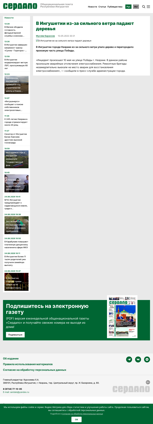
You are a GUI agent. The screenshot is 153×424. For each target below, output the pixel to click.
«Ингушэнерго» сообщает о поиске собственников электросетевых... (13, 105)
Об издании (11, 358)
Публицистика (114, 6)
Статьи (102, 6)
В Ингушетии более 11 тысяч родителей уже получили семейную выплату (15, 260)
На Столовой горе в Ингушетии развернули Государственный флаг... (15, 158)
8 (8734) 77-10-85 (12, 389)
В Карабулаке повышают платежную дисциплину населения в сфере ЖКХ (16, 244)
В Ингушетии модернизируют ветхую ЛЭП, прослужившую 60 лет (16, 64)
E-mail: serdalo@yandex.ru (16, 392)
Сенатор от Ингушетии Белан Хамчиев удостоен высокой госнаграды (15, 138)
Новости (92, 6)
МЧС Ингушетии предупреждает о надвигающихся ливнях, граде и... (16, 204)
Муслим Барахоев (45, 36)
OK (76, 419)
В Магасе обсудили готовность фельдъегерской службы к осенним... (14, 31)
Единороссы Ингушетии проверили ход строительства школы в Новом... (14, 84)
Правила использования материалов (28, 364)
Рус (128, 6)
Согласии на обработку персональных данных (82, 414)
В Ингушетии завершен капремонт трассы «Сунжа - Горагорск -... (15, 48)
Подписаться (15, 334)
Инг (136, 6)
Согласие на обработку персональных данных (34, 369)
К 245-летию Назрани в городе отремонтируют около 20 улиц (15, 122)
